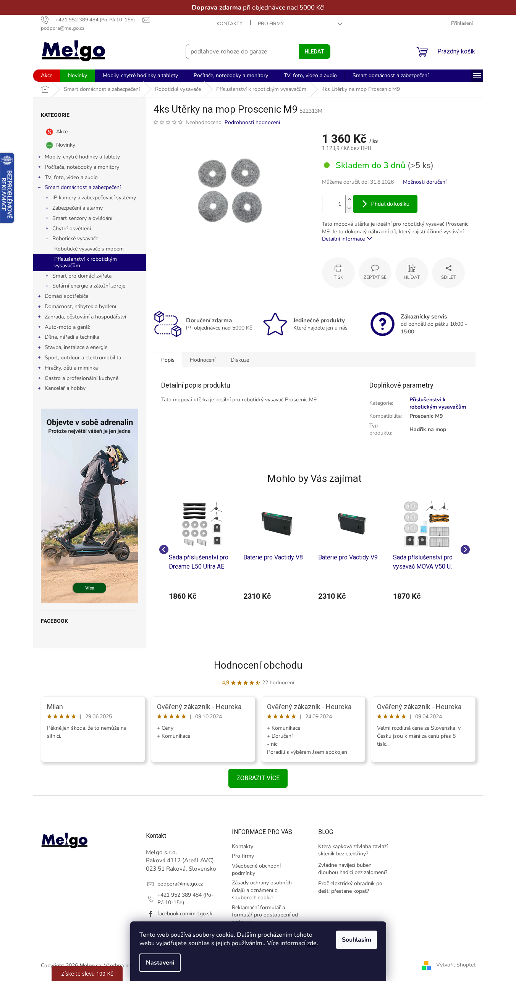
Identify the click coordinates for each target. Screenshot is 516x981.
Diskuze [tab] (240, 360)
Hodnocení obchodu (258, 665)
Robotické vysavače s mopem (89, 248)
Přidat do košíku (390, 204)
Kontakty (230, 23)
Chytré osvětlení (71, 228)
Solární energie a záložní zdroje (88, 285)
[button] (202, 596)
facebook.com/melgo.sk (184, 913)
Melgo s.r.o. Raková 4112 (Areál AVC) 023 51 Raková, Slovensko (181, 860)
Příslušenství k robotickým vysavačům (85, 262)
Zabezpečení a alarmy (77, 208)
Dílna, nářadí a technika (72, 337)
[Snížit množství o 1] (349, 208)
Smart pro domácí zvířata (82, 276)
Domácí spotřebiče (66, 296)
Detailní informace (343, 238)
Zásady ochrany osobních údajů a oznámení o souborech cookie (262, 890)
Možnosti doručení (424, 182)
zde (312, 943)
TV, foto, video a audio (71, 177)
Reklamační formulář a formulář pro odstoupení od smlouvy (265, 915)
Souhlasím (356, 940)
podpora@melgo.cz (180, 883)
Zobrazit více (258, 778)
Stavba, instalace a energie (76, 347)
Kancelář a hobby (65, 388)
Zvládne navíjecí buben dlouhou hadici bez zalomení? (352, 868)
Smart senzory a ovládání (82, 218)
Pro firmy (271, 23)
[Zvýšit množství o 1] (349, 199)
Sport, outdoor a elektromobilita (83, 357)
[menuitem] (46, 75)
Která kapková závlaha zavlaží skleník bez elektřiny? (353, 850)
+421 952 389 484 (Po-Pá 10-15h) (185, 898)
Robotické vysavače (75, 238)
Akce (62, 131)
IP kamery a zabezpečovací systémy (94, 197)
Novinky (65, 145)
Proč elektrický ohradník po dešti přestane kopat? (350, 887)
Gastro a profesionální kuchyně (81, 378)
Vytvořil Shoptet (456, 965)
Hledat (314, 51)
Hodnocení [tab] (202, 360)
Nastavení (160, 962)
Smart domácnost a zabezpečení (83, 187)
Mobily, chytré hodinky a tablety (82, 156)
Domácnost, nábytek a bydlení (80, 306)
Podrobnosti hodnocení (252, 122)
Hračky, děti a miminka (71, 368)
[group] (202, 549)
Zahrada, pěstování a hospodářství (85, 316)
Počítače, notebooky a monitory (82, 167)
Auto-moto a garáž (67, 327)
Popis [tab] (168, 360)
